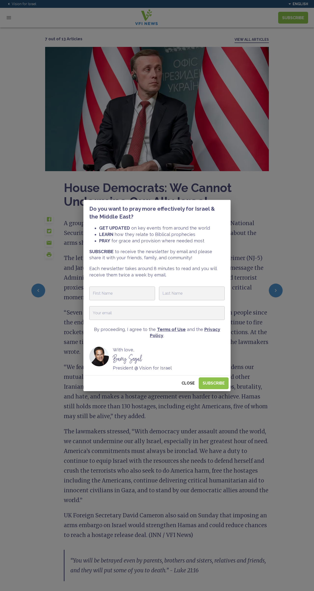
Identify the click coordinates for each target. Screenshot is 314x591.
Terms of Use (171, 329)
